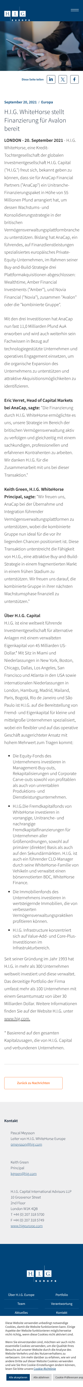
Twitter (63, 79)
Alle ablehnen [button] (41, 1377)
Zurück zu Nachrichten (33, 1083)
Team (21, 1304)
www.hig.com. (17, 1018)
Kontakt (61, 1313)
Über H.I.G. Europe (21, 1295)
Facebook (74, 79)
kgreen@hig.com (24, 1173)
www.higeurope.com (27, 1225)
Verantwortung (61, 1304)
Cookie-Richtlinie (45, 1369)
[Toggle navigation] (73, 10)
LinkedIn (51, 79)
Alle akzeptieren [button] (18, 1377)
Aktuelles (21, 1313)
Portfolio (62, 1295)
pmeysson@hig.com (26, 1144)
